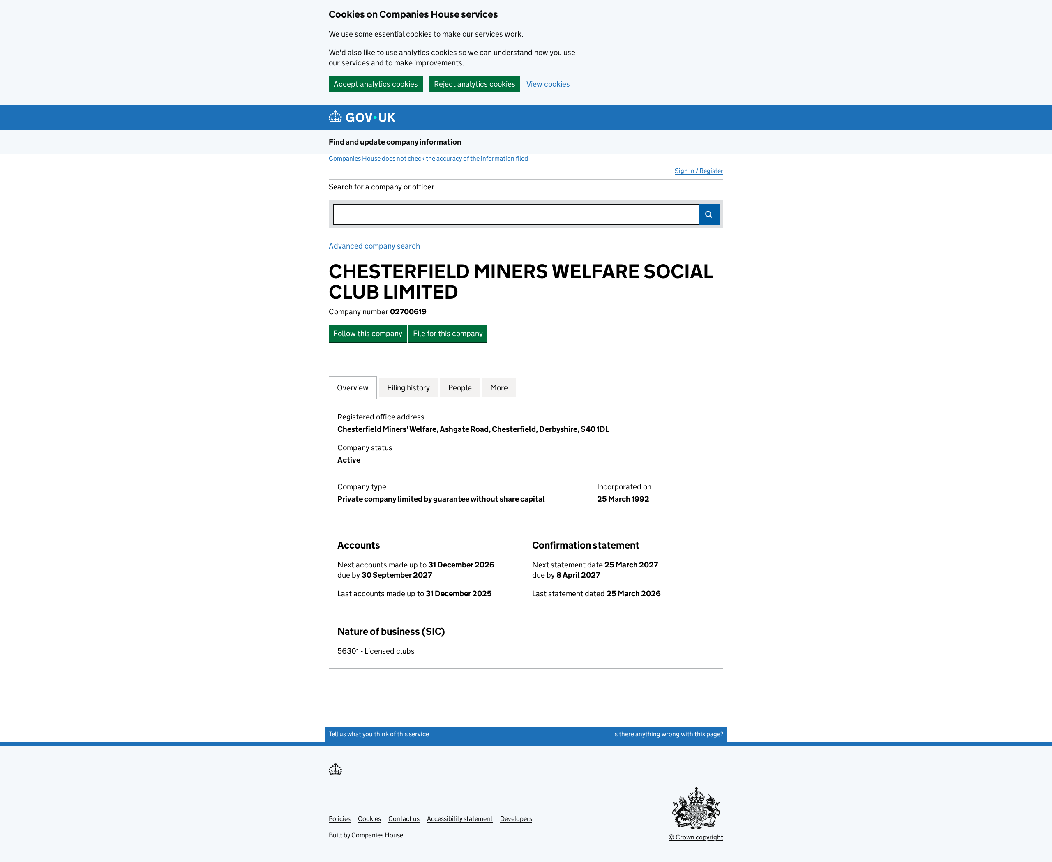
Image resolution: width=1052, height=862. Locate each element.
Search (709, 214)
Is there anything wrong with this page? (668, 734)
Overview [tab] (353, 387)
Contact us (404, 819)
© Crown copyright (696, 837)
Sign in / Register (699, 171)
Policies (340, 819)
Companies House (377, 835)
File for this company (448, 333)
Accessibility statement (460, 819)
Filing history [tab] (408, 387)
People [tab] (460, 387)
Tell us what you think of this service (379, 734)
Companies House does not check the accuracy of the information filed (428, 158)
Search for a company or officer (381, 186)
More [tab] (499, 387)
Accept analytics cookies (376, 84)
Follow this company (367, 333)
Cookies (369, 819)
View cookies (548, 84)
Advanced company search (374, 246)
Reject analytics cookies (474, 84)
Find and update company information (395, 142)
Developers (516, 819)
